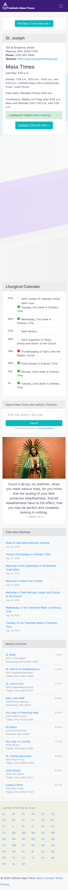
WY (23, 864)
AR (33, 813)
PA (23, 851)
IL (13, 826)
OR (13, 851)
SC (42, 851)
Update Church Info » (34, 125)
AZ (23, 813)
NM (13, 845)
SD (52, 851)
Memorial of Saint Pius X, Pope (24, 581)
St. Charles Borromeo (18, 756)
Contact (50, 878)
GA (43, 820)
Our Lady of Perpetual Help (22, 712)
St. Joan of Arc (15, 683)
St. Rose (10, 654)
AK (13, 813)
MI (42, 832)
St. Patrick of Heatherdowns (23, 669)
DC (23, 820)
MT (23, 839)
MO (13, 839)
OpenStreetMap (45, 428)
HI (52, 820)
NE (33, 839)
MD (23, 832)
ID (3, 826)
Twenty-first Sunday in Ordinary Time (28, 554)
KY (52, 826)
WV (4, 864)
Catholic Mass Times (21, 8)
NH (52, 839)
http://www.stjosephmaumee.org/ (38, 58)
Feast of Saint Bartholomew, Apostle (27, 542)
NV (43, 839)
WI (13, 864)
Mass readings (42, 115)
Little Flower (13, 770)
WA (52, 857)
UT (23, 857)
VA (42, 857)
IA (33, 826)
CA (42, 813)
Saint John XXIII (15, 698)
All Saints (11, 727)
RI (33, 851)
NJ (3, 845)
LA (3, 832)
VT (33, 857)
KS (42, 826)
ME (13, 832)
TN (4, 857)
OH (52, 845)
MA (33, 832)
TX (13, 857)
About (40, 878)
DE (13, 820)
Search (34, 423)
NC (33, 845)
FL (33, 820)
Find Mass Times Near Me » (34, 23)
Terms (59, 878)
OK (4, 851)
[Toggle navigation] (61, 6)
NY (23, 845)
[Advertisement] (34, 172)
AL (3, 813)
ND (43, 845)
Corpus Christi (14, 784)
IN (23, 826)
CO (52, 813)
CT (3, 820)
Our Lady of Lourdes (18, 741)
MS (4, 839)
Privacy (4, 884)
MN (52, 832)
